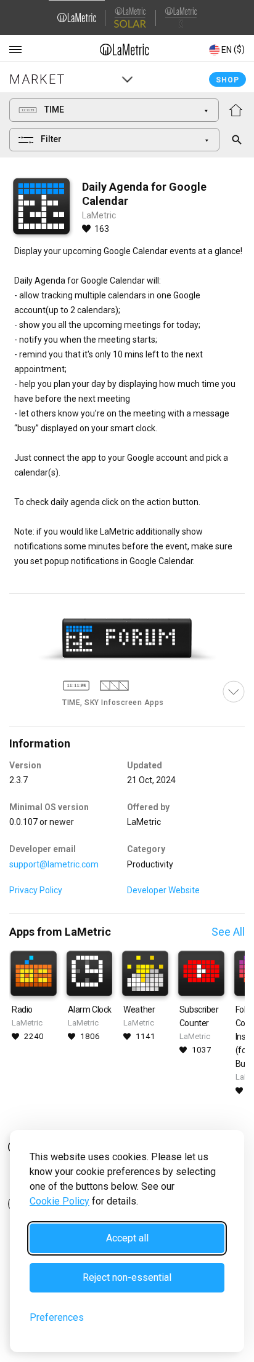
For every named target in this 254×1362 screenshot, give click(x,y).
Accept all (127, 1238)
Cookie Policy (59, 1201)
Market (37, 79)
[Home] (124, 49)
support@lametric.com (54, 864)
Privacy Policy (35, 890)
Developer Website (163, 890)
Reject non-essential (127, 1277)
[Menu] (15, 49)
